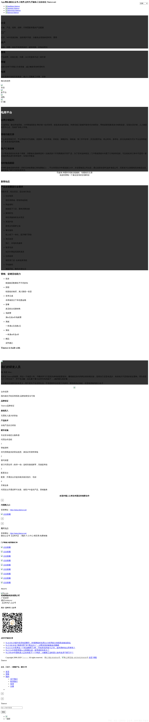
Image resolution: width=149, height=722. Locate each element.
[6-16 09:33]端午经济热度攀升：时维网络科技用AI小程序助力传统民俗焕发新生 (38, 643)
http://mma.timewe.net (18, 510)
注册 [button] (12, 686)
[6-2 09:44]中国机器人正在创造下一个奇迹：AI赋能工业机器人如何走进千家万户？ (40, 653)
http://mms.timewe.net (18, 533)
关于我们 (14, 679)
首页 (91, 658)
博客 (95, 658)
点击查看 (7, 514)
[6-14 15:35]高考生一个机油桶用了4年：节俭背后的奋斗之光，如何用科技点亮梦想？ (40, 648)
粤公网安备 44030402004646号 (76, 658)
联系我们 (14, 681)
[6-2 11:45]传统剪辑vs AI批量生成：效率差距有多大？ (27, 650)
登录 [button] (12, 684)
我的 (7, 677)
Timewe (25, 658)
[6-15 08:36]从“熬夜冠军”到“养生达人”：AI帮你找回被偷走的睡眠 (32, 645)
